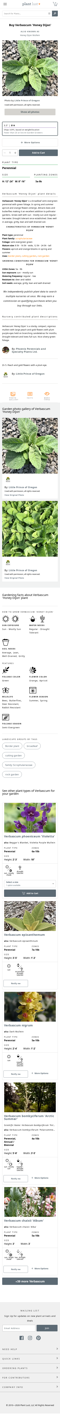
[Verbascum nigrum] (30, 1031)
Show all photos (30, 112)
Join (47, 1328)
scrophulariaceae (23, 238)
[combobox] (30, 883)
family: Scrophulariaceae (18, 765)
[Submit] (55, 13)
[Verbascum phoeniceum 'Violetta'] (30, 845)
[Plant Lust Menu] (5, 4)
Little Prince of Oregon (23, 487)
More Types (47, 399)
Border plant (12, 746)
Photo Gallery (13, 399)
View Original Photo (14, 495)
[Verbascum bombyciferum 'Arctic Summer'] (30, 1128)
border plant (14, 256)
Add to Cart (38, 153)
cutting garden (29, 256)
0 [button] (55, 3)
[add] (15, 153)
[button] (49, 13)
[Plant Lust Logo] (31, 4)
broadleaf (32, 746)
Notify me (16, 983)
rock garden (43, 256)
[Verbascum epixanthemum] (30, 940)
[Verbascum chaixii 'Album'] (30, 1226)
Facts (30, 398)
